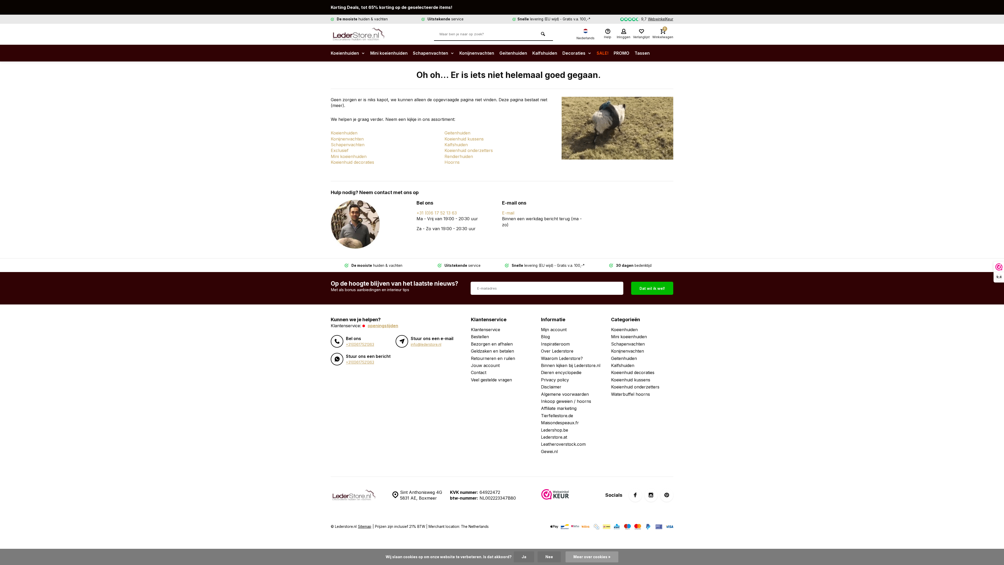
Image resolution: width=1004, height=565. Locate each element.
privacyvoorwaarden (527, 302)
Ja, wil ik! (526, 288)
